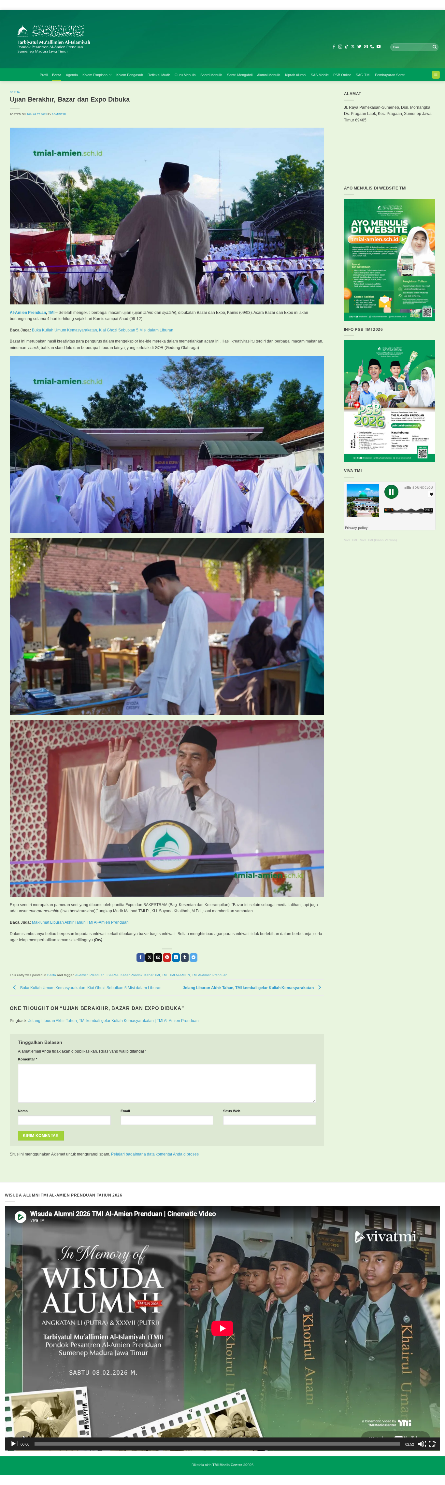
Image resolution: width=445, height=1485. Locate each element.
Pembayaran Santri (390, 75)
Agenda (72, 75)
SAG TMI (363, 75)
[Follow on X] (353, 47)
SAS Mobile (320, 75)
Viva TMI (350, 540)
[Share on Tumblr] (185, 957)
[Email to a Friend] (158, 957)
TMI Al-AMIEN (179, 975)
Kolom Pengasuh (129, 75)
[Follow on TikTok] (347, 47)
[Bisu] (422, 1444)
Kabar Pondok (131, 975)
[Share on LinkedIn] (176, 957)
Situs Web (231, 1111)
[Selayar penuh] (432, 1444)
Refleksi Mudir (159, 75)
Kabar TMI (152, 975)
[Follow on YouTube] (378, 47)
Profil (44, 75)
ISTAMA (113, 975)
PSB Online (342, 75)
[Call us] (372, 47)
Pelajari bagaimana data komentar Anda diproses (155, 1154)
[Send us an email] (366, 47)
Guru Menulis (185, 75)
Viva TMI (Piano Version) (378, 540)
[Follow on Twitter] (359, 47)
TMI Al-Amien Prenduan (209, 975)
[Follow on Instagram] (340, 47)
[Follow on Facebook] (334, 47)
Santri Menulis (211, 75)
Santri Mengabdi (239, 75)
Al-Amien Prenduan (28, 312)
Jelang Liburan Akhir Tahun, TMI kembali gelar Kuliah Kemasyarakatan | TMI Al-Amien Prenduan (113, 1020)
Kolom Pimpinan (95, 75)
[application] (222, 1328)
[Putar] (14, 1444)
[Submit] (434, 47)
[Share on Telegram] (194, 957)
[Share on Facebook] (140, 957)
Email (125, 1111)
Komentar (27, 1059)
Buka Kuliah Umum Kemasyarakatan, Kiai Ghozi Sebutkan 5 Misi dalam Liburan (102, 330)
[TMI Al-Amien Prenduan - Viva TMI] (119, 39)
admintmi (59, 114)
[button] (436, 75)
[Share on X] (149, 957)
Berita (56, 75)
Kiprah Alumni (295, 75)
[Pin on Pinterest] (167, 957)
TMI (51, 312)
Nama (23, 1111)
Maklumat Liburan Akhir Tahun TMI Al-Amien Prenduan (80, 922)
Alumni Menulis (268, 75)
